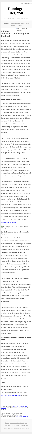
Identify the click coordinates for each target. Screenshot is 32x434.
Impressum (25, 428)
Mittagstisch (14, 23)
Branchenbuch (23, 23)
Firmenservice (24, 425)
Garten (6, 428)
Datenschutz (17, 428)
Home (7, 423)
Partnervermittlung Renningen (18, 423)
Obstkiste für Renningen (8, 222)
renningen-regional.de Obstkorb (11, 395)
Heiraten (19, 25)
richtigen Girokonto (22, 416)
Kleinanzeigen (15, 425)
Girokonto (7, 425)
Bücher (13, 25)
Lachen (11, 428)
